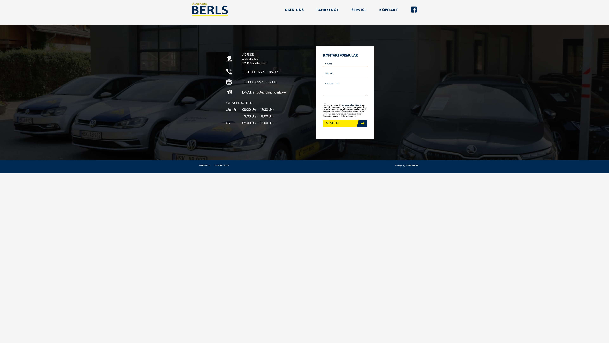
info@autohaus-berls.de (269, 92)
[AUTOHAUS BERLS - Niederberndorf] (210, 9)
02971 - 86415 (267, 72)
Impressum (204, 166)
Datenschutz (221, 166)
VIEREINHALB (412, 166)
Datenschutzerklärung (351, 105)
